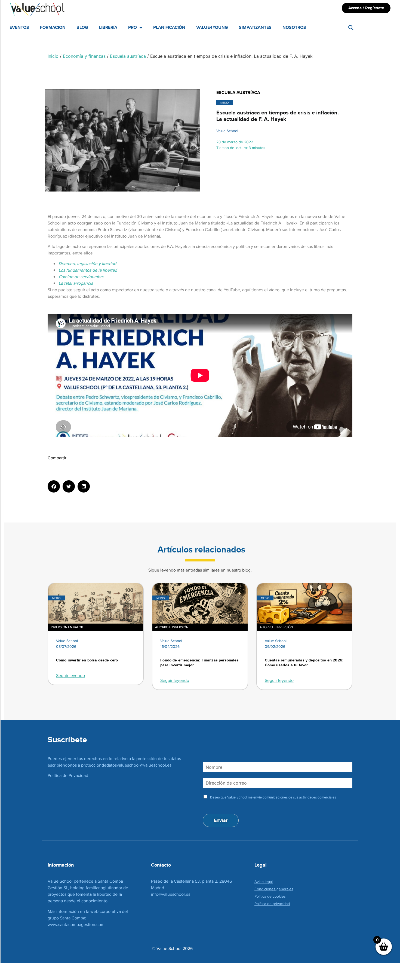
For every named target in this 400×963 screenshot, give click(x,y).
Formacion (53, 27)
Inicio (53, 56)
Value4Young (212, 27)
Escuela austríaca (128, 56)
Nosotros (294, 27)
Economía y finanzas (84, 56)
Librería (108, 27)
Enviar (220, 820)
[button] (350, 27)
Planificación (169, 27)
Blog (82, 27)
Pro (132, 27)
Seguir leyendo (70, 675)
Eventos (19, 27)
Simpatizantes (255, 27)
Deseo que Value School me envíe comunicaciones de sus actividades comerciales (273, 797)
